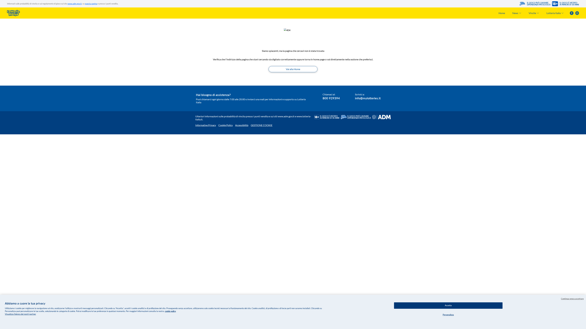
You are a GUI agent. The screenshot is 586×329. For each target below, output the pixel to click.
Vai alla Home (293, 69)
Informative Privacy (205, 125)
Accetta (448, 305)
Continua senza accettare (572, 298)
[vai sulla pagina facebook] (571, 13)
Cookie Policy (225, 125)
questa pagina (91, 3)
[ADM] (381, 117)
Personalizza (448, 314)
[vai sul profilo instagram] (577, 13)
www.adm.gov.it (75, 3)
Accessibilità (241, 125)
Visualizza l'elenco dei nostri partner (20, 314)
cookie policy (170, 311)
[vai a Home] (13, 13)
